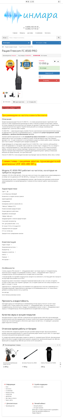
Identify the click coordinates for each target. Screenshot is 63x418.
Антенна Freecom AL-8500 (29, 363)
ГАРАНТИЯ (9, 394)
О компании (9, 390)
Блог (7, 387)
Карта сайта (9, 400)
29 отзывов (44, 55)
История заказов (38, 408)
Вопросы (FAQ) (10, 392)
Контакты (8, 389)
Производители (10, 406)
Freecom (14, 55)
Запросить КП (49, 73)
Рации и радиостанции (11, 47)
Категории (6, 42)
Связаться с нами (38, 387)
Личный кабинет (38, 406)
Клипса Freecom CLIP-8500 (48, 363)
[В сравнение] (58, 61)
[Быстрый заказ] (56, 80)
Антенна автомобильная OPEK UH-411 (10, 363)
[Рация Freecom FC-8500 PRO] (18, 74)
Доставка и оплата (11, 398)
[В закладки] (54, 61)
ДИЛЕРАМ (8, 396)
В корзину (46, 80)
